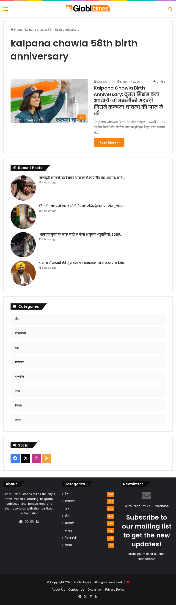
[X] (26, 522)
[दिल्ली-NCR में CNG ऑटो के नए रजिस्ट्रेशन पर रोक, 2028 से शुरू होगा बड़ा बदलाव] (23, 216)
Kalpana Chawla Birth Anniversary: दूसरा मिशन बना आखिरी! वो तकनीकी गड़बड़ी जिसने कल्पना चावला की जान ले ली (128, 101)
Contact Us (76, 589)
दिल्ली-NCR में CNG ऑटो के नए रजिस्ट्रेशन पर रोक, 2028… (83, 206)
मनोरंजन (69, 501)
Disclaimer (95, 589)
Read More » (109, 142)
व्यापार (68, 530)
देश (67, 494)
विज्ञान (68, 545)
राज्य (67, 508)
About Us (58, 589)
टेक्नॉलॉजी (71, 538)
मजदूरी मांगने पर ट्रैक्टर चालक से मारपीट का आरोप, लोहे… (82, 177)
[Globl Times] (88, 9)
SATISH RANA (106, 81)
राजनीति (69, 523)
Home (18, 29)
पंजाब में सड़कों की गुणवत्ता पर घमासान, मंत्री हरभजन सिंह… (82, 263)
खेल (67, 516)
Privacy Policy (114, 589)
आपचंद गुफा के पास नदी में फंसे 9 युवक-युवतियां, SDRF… (80, 234)
